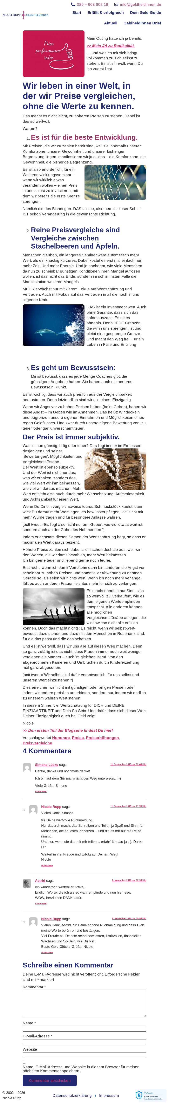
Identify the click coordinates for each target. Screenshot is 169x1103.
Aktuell (110, 23)
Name (29, 1023)
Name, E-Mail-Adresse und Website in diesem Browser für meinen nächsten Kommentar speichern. (81, 1069)
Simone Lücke (46, 765)
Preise (78, 737)
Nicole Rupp (51, 807)
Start (76, 12)
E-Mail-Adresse (37, 1036)
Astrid (40, 881)
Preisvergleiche (37, 743)
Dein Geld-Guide (145, 12)
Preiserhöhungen (102, 737)
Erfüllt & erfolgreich (105, 12)
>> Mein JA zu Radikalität (111, 45)
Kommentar (34, 987)
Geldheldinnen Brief (142, 23)
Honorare (61, 737)
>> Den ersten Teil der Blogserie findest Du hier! (68, 730)
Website (30, 1049)
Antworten (41, 791)
